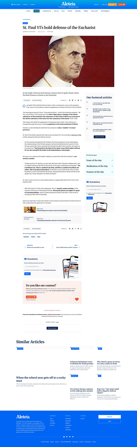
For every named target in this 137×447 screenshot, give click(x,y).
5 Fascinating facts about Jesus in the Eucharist (52, 210)
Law (100, 376)
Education (20, 348)
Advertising (68, 429)
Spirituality (78, 11)
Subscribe (111, 4)
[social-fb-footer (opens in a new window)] (67, 437)
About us (57, 441)
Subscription (68, 425)
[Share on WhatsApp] (81, 100)
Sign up (27, 273)
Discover (56, 11)
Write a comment (52, 328)
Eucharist (26, 237)
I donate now (30, 297)
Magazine (67, 423)
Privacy (94, 441)
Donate (121, 4)
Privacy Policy (87, 441)
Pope (38, 237)
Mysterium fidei (76, 135)
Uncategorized (26, 19)
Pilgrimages (74, 376)
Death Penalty (75, 348)
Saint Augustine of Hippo (73, 7)
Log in (105, 4)
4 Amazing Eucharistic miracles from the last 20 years (54, 220)
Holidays (86, 11)
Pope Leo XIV (94, 11)
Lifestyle (70, 11)
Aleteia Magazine (105, 11)
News (63, 11)
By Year (82, 418)
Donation (67, 427)
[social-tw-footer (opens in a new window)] (70, 437)
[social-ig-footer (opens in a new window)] (73, 437)
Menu (28, 11)
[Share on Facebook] (69, 100)
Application (68, 421)
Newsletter (68, 418)
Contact (81, 441)
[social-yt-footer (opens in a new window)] (64, 437)
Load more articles (99, 137)
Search (33, 4)
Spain (100, 348)
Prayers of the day (95, 172)
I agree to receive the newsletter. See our (41, 270)
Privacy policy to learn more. (49, 270)
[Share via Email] (78, 100)
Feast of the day (94, 160)
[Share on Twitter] (75, 100)
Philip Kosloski (41, 31)
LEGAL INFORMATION (65, 441)
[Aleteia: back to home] (68, 3)
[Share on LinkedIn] (72, 100)
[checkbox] (24, 270)
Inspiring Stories (47, 11)
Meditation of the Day (97, 166)
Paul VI (33, 237)
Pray (35, 11)
